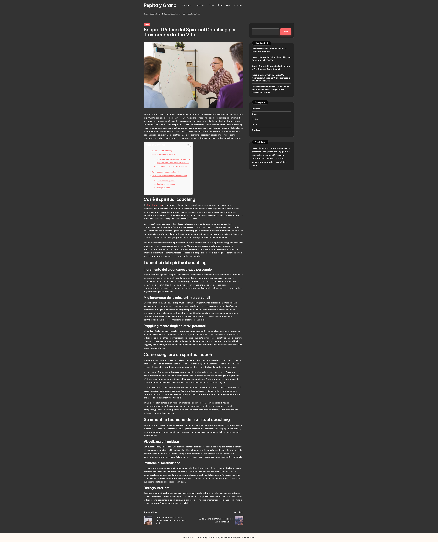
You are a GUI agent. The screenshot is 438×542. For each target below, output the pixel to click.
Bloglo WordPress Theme (244, 537)
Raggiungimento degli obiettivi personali (172, 166)
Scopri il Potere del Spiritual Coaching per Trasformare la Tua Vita (271, 59)
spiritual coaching (153, 205)
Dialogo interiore (163, 188)
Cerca (285, 31)
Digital (255, 119)
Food (147, 24)
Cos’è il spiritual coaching (161, 150)
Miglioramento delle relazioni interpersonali (173, 163)
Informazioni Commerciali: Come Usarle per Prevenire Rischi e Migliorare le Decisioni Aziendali (270, 89)
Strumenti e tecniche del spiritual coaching (169, 176)
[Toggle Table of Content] (187, 145)
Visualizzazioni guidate (166, 181)
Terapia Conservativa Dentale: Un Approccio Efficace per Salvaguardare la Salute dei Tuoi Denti (271, 78)
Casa (254, 114)
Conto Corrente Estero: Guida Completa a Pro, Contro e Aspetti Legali (271, 67)
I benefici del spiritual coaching (164, 154)
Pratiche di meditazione (166, 184)
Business (256, 108)
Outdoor (256, 130)
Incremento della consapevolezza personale (173, 159)
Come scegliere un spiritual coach (165, 172)
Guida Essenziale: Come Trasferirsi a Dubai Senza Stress (269, 50)
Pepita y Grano (160, 5)
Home (146, 14)
